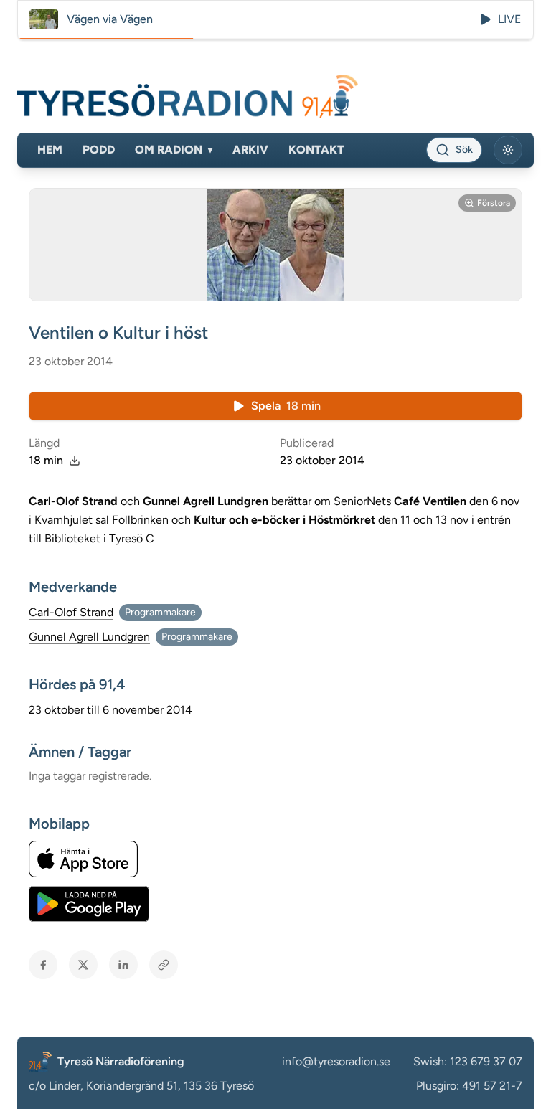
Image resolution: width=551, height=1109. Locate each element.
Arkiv (250, 149)
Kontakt (316, 149)
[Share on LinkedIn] (123, 964)
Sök (464, 149)
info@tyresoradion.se (336, 1061)
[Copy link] (163, 964)
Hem (49, 149)
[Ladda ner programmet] (74, 460)
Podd (99, 149)
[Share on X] (83, 964)
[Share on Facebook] (43, 964)
